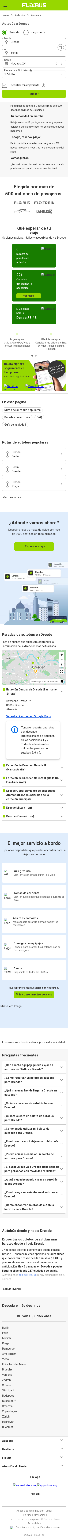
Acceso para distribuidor (30, 1510)
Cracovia (7, 1406)
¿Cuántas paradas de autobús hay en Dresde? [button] (28, 1105)
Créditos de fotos (50, 1519)
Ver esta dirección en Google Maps (28, 716)
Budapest (8, 1395)
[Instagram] (33, 1502)
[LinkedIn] (35, 1502)
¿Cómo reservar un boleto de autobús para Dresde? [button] (29, 1080)
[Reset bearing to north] (61, 664)
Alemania (36, 15)
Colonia (6, 1385)
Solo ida (14, 32)
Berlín (5, 1327)
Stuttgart (8, 1390)
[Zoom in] (61, 654)
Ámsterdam (9, 1353)
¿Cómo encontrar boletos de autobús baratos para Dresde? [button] (29, 1207)
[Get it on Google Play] (25, 1485)
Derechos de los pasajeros (24, 1519)
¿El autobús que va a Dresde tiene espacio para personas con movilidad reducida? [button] (31, 1169)
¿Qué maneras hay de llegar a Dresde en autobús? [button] (30, 1092)
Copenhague (9, 1411)
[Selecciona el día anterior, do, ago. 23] (56, 64)
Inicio (6, 15)
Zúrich (6, 1416)
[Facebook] (32, 1502)
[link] (34, 568)
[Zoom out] (61, 659)
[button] (34, 42)
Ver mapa (28, 295)
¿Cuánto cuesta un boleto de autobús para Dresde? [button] (29, 1118)
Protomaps (36, 681)
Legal (49, 1510)
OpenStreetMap (51, 681)
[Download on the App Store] (47, 1485)
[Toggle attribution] (62, 681)
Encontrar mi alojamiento (24, 85)
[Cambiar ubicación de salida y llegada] (61, 47)
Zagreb (6, 1380)
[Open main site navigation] (5, 5)
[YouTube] (34, 1502)
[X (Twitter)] (36, 1502)
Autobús (20, 15)
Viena (5, 1359)
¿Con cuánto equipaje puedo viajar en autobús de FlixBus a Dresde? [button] (28, 1067)
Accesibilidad (35, 1523)
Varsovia (7, 1374)
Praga (5, 1343)
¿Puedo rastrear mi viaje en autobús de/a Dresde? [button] (31, 1143)
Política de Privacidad (35, 1515)
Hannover (8, 1421)
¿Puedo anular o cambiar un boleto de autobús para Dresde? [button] (29, 1156)
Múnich (6, 1338)
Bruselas (7, 1369)
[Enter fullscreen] (61, 671)
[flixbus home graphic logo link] (34, 5)
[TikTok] (37, 1502)
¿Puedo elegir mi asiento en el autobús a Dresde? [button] (31, 1194)
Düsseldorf (9, 1401)
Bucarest (7, 1427)
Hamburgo (8, 1348)
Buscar (34, 94)
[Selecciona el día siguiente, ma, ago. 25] (61, 64)
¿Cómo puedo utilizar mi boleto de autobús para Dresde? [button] (26, 1131)
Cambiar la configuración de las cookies (38, 1527)
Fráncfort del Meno (14, 1364)
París (5, 1333)
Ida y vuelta (38, 32)
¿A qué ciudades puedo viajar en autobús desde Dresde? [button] (31, 1181)
